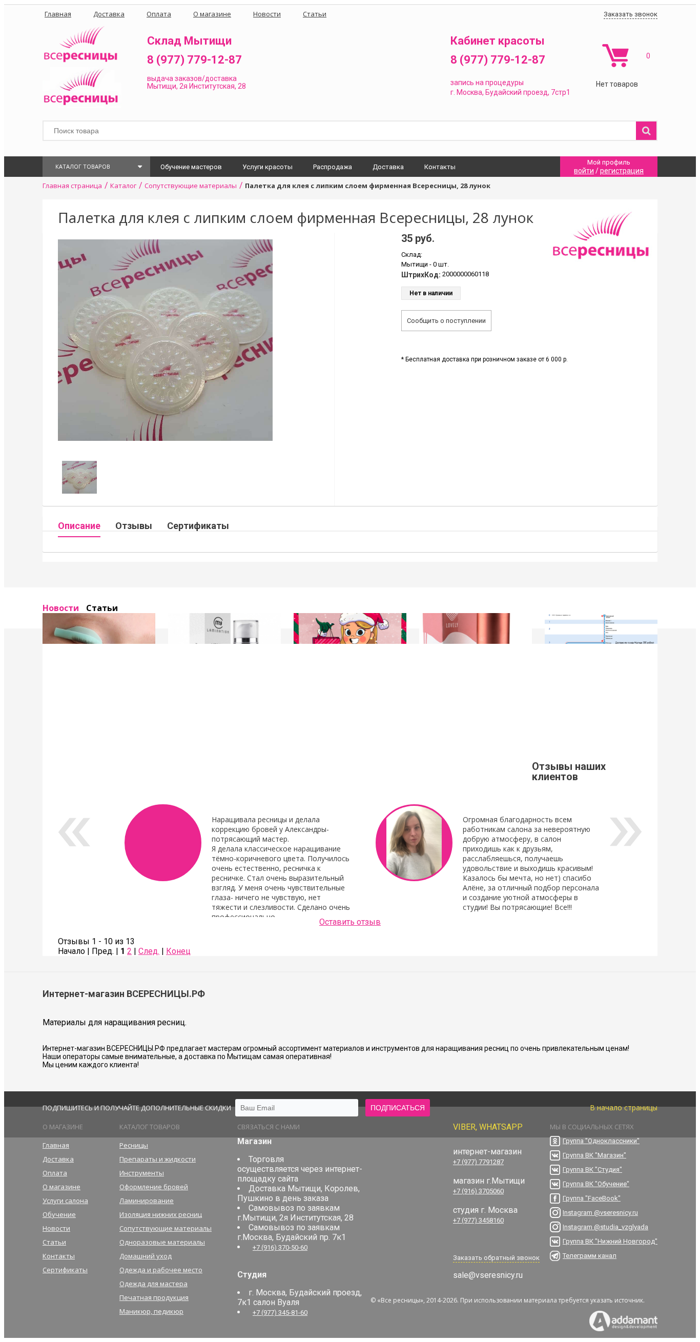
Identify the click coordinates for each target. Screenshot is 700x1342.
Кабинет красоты (497, 40)
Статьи (102, 608)
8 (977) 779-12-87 (194, 59)
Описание (79, 525)
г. (453, 92)
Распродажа (332, 167)
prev (74, 832)
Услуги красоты (267, 167)
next (626, 832)
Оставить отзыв (350, 922)
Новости (61, 608)
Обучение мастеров (191, 167)
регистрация (622, 171)
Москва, (470, 92)
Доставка (388, 167)
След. (148, 951)
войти (584, 171)
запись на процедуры (487, 82)
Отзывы (133, 525)
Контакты (440, 167)
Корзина (615, 55)
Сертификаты (198, 525)
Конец (178, 951)
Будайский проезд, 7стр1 (527, 92)
